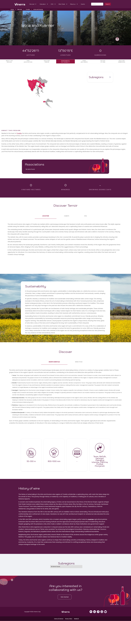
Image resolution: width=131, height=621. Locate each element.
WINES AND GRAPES (84, 61)
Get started (65, 597)
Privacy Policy (68, 618)
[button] (33, 4)
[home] (18, 4)
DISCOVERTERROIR (47, 61)
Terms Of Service (58, 618)
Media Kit (76, 618)
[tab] (45, 216)
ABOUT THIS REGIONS (9, 61)
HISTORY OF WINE (102, 61)
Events (83, 4)
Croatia (19, 133)
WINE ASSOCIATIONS (28, 61)
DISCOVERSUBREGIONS (121, 61)
